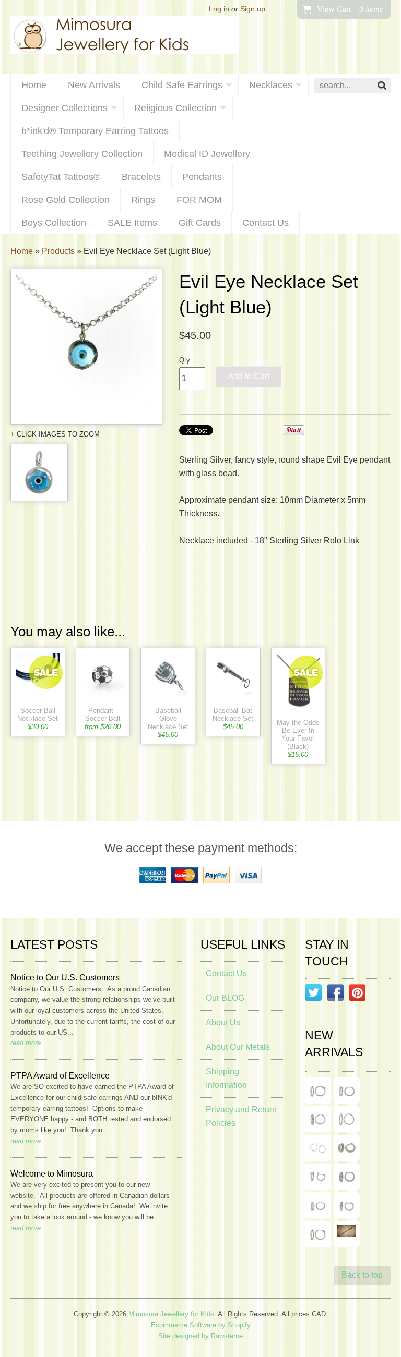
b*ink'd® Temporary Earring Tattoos (95, 131)
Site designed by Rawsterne (200, 1336)
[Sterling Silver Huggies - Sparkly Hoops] (347, 1177)
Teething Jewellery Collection (82, 154)
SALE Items (132, 222)
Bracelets (141, 177)
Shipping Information (226, 1078)
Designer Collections (64, 108)
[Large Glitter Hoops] (347, 1119)
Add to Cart (248, 376)
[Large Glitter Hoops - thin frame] (318, 1090)
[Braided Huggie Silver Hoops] (347, 1205)
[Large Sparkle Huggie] (318, 1234)
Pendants (202, 177)
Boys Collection (53, 222)
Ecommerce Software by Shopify (201, 1325)
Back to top (362, 1274)
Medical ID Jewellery (207, 154)
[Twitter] (313, 994)
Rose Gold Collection (65, 200)
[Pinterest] (357, 994)
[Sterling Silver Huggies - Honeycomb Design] (318, 1205)
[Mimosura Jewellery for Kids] (124, 37)
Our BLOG (225, 997)
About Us (223, 1022)
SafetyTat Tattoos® (60, 177)
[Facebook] (335, 994)
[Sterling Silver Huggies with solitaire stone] (318, 1177)
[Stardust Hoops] (318, 1119)
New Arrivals (94, 85)
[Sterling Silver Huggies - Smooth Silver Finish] (347, 1148)
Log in (219, 9)
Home (33, 85)
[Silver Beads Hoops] (318, 1148)
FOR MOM (199, 200)
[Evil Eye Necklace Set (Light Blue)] (86, 347)
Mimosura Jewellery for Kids (171, 1314)
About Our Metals (238, 1047)
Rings (143, 200)
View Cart (350, 9)
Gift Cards (200, 222)
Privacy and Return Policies (241, 1116)
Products (58, 251)
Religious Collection (175, 108)
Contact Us (265, 222)
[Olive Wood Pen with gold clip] (347, 1234)
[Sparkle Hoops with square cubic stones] (347, 1090)
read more (25, 1043)
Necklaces (270, 85)
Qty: (185, 360)
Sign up (252, 9)
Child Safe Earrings (181, 85)
